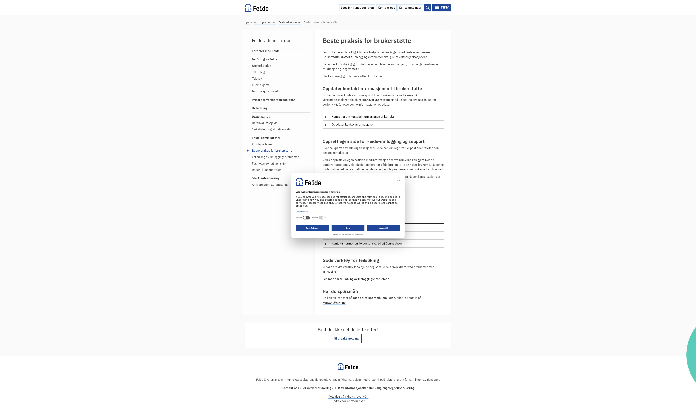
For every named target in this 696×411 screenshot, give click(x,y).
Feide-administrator (290, 22)
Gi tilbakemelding (346, 338)
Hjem (247, 22)
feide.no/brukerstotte (374, 100)
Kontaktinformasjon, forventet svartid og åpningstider (367, 243)
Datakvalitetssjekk (264, 123)
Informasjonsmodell (265, 91)
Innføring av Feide (264, 59)
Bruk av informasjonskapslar (354, 388)
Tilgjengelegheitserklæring (395, 388)
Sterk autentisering (265, 178)
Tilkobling (258, 72)
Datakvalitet (261, 116)
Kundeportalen (262, 144)
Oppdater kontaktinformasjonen (353, 124)
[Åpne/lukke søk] (427, 7)
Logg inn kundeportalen (357, 7)
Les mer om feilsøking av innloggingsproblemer (356, 279)
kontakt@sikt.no (334, 302)
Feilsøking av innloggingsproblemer (275, 157)
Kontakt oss (386, 7)
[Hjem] (256, 7)
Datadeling (259, 108)
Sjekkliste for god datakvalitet (272, 129)
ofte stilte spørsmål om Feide (374, 298)
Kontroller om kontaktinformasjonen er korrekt (363, 116)
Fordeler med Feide (266, 51)
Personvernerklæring (316, 388)
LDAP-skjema (261, 85)
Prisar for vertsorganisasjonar (273, 100)
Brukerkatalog (261, 65)
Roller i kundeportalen (266, 170)
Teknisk (257, 78)
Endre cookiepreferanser (348, 401)
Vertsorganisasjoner (265, 22)
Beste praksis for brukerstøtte (272, 150)
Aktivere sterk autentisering (270, 184)
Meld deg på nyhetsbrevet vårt (348, 396)
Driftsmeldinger (410, 7)
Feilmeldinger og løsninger (269, 163)
